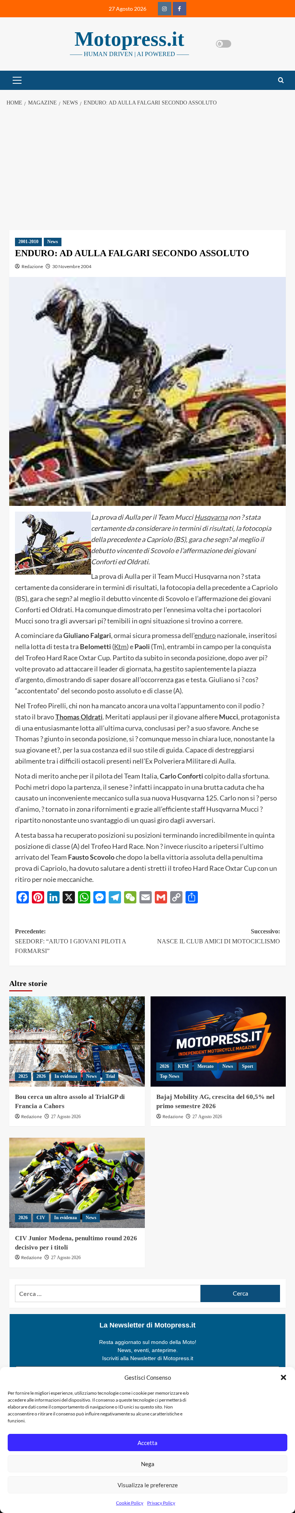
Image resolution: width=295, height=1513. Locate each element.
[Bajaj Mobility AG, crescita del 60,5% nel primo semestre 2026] (218, 1041)
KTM (183, 1066)
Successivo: (218, 936)
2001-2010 (28, 241)
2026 (41, 1076)
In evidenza (66, 1076)
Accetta (147, 1442)
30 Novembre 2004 (71, 266)
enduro (205, 635)
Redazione (32, 266)
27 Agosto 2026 (66, 1116)
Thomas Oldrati (79, 717)
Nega (147, 1463)
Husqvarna (210, 517)
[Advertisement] (147, 168)
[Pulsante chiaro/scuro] (223, 44)
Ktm (120, 646)
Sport (247, 1066)
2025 (23, 1076)
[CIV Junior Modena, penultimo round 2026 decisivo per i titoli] (77, 1183)
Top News (169, 1076)
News (52, 241)
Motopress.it (129, 39)
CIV (40, 1217)
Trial (110, 1076)
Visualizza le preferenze (148, 1485)
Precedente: (70, 941)
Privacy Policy (161, 1503)
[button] (283, 1377)
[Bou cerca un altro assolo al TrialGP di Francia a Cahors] (77, 1041)
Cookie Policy (129, 1503)
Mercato (205, 1066)
